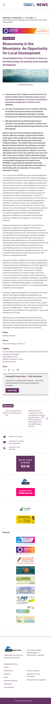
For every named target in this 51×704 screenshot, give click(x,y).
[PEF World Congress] (25, 603)
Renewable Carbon (10, 664)
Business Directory (10, 681)
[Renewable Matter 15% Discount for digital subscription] (25, 523)
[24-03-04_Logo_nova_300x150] (25, 486)
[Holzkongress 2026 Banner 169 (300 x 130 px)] (25, 574)
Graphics (7, 674)
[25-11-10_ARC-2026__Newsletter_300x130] (25, 554)
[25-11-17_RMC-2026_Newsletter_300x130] (25, 544)
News (6, 677)
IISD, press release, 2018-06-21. (14, 344)
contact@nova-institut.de (13, 655)
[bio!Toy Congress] (25, 623)
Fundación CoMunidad (11, 354)
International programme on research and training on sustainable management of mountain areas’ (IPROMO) (26, 102)
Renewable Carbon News (12, 18)
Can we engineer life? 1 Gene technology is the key (13, 413)
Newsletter (8, 684)
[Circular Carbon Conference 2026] (25, 584)
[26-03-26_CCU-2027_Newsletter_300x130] (25, 564)
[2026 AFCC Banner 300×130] (25, 593)
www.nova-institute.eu (12, 658)
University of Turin (9, 362)
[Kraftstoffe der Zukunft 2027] (25, 613)
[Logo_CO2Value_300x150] (25, 513)
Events (6, 667)
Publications (8, 671)
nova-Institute (9, 687)
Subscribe (12, 390)
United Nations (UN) (10, 357)
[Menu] (7, 4)
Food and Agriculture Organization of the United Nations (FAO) (25, 352)
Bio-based (29, 18)
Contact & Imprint (33, 671)
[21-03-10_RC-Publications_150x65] (25, 495)
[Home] (35, 4)
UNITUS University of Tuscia (13, 359)
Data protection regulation (36, 680)
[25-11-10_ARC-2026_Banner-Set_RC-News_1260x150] (26, 33)
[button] (5, 370)
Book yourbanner (25, 463)
